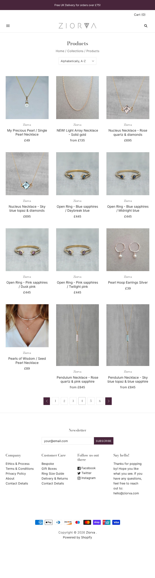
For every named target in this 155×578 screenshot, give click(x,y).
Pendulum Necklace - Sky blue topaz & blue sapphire (128, 379)
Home (60, 51)
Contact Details (17, 483)
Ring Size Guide (53, 473)
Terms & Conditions (20, 468)
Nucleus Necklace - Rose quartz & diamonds (127, 132)
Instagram (88, 478)
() (140, 14)
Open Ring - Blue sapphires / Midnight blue (128, 208)
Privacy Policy (16, 473)
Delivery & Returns (55, 478)
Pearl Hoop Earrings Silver (128, 282)
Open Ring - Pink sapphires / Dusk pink (27, 284)
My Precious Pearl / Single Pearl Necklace (27, 132)
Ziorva (27, 124)
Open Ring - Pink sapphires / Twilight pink (77, 284)
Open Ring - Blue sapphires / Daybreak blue (77, 208)
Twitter (86, 473)
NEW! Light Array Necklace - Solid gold (77, 132)
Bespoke (48, 464)
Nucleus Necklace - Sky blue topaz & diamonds (27, 208)
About (10, 478)
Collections (75, 51)
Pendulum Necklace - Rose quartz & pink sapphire (77, 379)
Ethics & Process (17, 464)
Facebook (88, 468)
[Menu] (8, 25)
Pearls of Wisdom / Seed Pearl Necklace (27, 360)
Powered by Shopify (77, 537)
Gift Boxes (49, 468)
